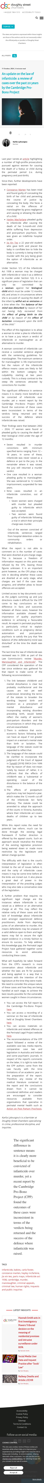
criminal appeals (25, 1282)
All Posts (6, 55)
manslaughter (9, 1282)
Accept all (13, 1473)
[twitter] (16, 133)
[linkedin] (22, 133)
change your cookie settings (12, 1459)
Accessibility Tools (31, 12)
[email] (10, 133)
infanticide (7, 1269)
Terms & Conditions (22, 1424)
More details (37, 1479)
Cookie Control (9, 1442)
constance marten (11, 1273)
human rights (22, 1286)
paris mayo (18, 1276)
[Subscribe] (14, 55)
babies (17, 1269)
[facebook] (28, 133)
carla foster (27, 1269)
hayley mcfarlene (30, 1273)
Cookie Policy (22, 1414)
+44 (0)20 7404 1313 (12, 12)
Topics (6, 26)
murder (24, 1279)
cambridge (13, 1279)
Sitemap (22, 1420)
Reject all (13, 1468)
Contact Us (22, 1427)
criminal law (8, 1286)
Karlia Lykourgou (20, 142)
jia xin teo (7, 1276)
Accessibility (21, 1410)
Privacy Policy (22, 1417)
